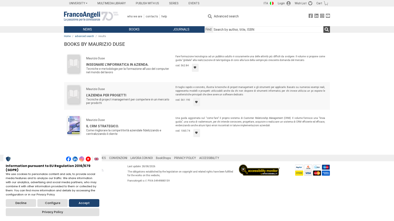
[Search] (326, 29)
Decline (20, 203)
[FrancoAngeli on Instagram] (322, 16)
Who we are (134, 16)
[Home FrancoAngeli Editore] (91, 16)
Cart (319, 3)
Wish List (301, 3)
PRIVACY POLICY (185, 158)
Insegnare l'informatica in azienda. (117, 65)
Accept (84, 203)
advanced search (84, 36)
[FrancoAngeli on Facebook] (311, 16)
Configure (52, 203)
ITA (266, 3)
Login (281, 3)
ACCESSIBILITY (209, 158)
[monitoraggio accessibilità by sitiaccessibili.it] (259, 167)
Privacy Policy (52, 212)
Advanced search (226, 16)
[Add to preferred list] (195, 68)
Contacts (152, 16)
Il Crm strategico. (102, 126)
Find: (208, 29)
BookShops (163, 158)
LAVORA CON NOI (142, 158)
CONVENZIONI (118, 158)
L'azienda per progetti (106, 95)
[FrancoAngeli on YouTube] (328, 16)
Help (164, 16)
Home (67, 36)
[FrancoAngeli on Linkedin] (316, 16)
